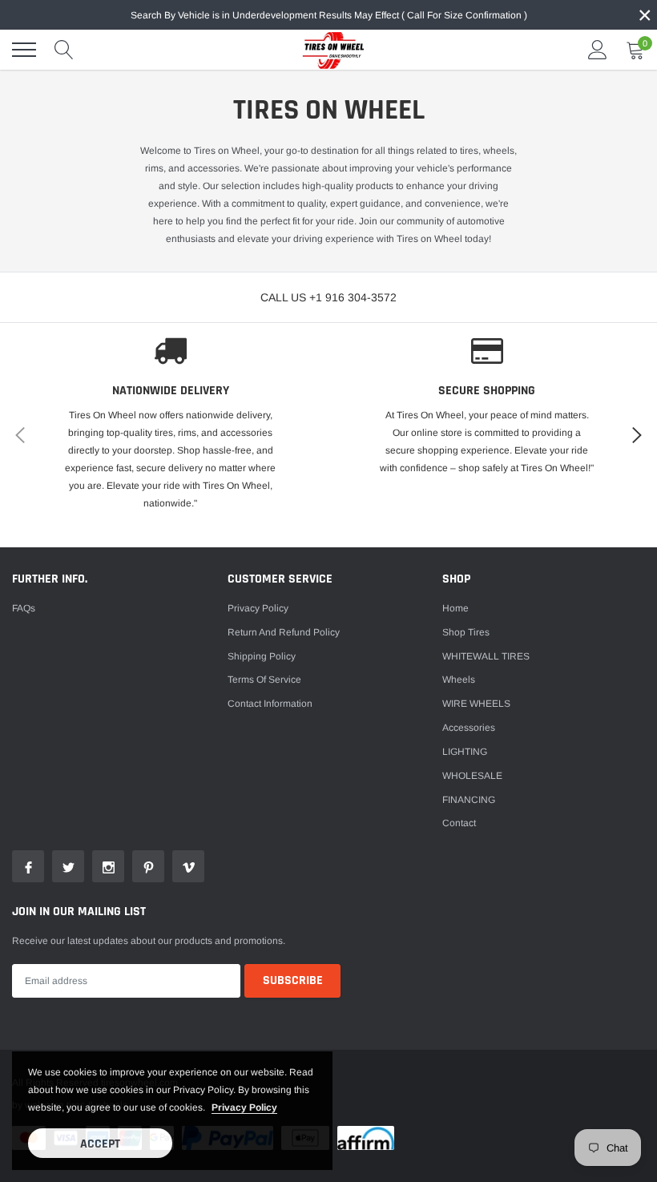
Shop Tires (466, 632)
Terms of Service (264, 679)
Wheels (458, 679)
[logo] (328, 50)
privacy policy (244, 1107)
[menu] (24, 50)
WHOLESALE (472, 775)
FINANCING (468, 799)
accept (100, 1144)
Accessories (468, 727)
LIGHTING (464, 751)
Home (455, 608)
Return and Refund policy (284, 632)
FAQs (23, 608)
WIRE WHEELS (476, 703)
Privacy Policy (258, 608)
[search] (64, 50)
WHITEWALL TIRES (486, 656)
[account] (597, 49)
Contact (459, 823)
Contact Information (270, 703)
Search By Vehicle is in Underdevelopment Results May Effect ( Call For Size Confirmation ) (329, 15)
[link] (28, 866)
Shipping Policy (262, 656)
